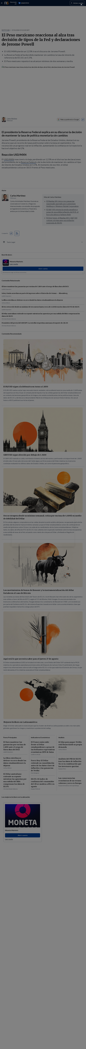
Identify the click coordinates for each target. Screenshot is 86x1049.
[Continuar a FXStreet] (81, 5)
